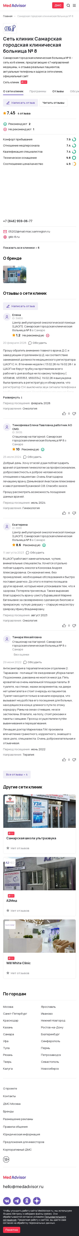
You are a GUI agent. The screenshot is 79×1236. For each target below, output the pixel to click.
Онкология (30, 408)
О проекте (10, 1088)
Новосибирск (50, 1068)
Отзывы (58, 91)
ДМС (57, 5)
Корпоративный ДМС (17, 1149)
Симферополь (50, 1041)
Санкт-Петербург (15, 1013)
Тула (6, 1048)
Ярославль (48, 1007)
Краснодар (10, 1020)
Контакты (9, 1096)
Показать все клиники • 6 (21, 247)
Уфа (5, 1041)
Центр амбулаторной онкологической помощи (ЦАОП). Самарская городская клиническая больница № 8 (43, 326)
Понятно (11, 1230)
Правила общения (15, 1126)
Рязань (8, 1055)
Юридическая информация (21, 1134)
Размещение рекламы (18, 1119)
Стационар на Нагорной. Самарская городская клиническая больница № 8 (38, 438)
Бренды (8, 1111)
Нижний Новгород (53, 1020)
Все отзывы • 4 (17, 774)
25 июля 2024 (12, 457)
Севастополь (50, 1062)
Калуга (8, 1068)
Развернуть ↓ (12, 397)
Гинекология (31, 508)
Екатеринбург (50, 1034)
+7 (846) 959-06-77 (17, 221)
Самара (8, 1034)
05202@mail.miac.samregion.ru (29, 231)
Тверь (7, 1062)
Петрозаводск (51, 1055)
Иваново (47, 1013)
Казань (8, 1027)
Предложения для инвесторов (23, 1142)
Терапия (28, 754)
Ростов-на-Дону (52, 1027)
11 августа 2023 (13, 552)
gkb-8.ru (14, 237)
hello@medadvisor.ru (23, 1186)
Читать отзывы (53, 102)
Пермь (45, 1048)
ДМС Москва (12, 1104)
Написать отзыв (23, 102)
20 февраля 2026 (14, 343)
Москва (8, 1007)
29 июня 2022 (12, 662)
